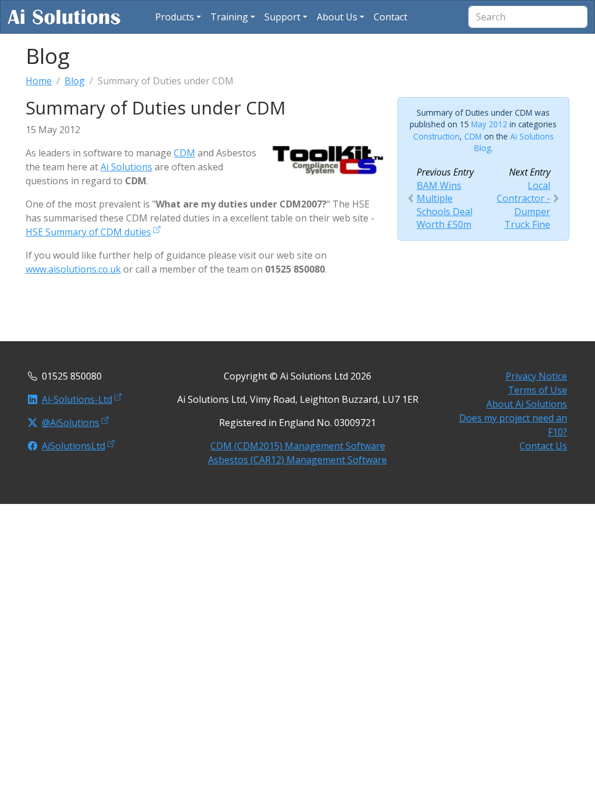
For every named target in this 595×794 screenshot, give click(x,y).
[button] (178, 16)
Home (39, 80)
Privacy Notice (536, 376)
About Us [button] (337, 16)
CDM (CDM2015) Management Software (297, 445)
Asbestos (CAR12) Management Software (297, 459)
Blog (74, 80)
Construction (436, 136)
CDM (184, 152)
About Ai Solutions (526, 404)
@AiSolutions (70, 422)
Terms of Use (537, 390)
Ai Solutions (126, 166)
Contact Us (543, 445)
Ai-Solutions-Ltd (77, 399)
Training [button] (229, 16)
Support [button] (282, 16)
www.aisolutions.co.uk (73, 269)
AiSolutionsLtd (73, 445)
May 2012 (489, 124)
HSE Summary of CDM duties (88, 232)
